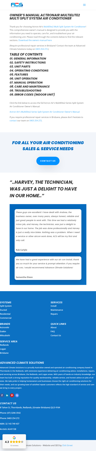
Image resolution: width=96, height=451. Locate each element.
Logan (3, 349)
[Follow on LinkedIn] (7, 395)
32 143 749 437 (12, 423)
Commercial (5, 318)
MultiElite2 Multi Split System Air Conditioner (65, 26)
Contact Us (48, 161)
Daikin (3, 331)
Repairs (54, 314)
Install (53, 306)
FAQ (53, 331)
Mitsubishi (5, 335)
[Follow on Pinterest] (12, 395)
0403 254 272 (42, 49)
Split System (6, 306)
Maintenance (57, 310)
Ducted (3, 310)
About (53, 327)
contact (13, 120)
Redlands (4, 345)
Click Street (67, 445)
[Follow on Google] (17, 395)
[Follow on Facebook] (2, 395)
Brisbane (4, 353)
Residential (5, 314)
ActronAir (4, 327)
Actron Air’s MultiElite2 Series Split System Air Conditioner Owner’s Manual (45, 111)
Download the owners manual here (35, 40)
